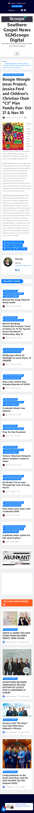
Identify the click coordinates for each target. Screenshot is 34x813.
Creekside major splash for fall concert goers (16, 536)
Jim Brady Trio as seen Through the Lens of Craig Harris (16, 485)
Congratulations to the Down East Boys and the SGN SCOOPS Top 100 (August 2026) (15, 779)
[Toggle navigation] (17, 53)
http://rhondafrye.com (23, 266)
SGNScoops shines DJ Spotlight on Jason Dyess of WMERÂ (17, 358)
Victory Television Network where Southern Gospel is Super (17, 458)
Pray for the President (14, 432)
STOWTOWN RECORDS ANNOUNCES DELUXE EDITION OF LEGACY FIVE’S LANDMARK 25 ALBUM (15, 687)
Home (5, 61)
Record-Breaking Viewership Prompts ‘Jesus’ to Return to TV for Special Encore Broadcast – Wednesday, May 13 (17, 328)
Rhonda (8, 117)
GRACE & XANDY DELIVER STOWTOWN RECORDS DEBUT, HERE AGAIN (16, 635)
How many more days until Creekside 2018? (16, 510)
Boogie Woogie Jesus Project (14, 242)
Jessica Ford (9, 249)
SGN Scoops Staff (11, 642)
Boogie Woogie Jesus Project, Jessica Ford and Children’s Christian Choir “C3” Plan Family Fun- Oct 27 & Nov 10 (17, 66)
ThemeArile (22, 810)
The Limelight (21, 249)
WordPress (27, 807)
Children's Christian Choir (13, 245)
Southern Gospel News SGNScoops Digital (17, 32)
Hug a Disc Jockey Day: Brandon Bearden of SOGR (16, 383)
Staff (7, 306)
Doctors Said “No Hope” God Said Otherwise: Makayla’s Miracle (15, 726)
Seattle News (12, 810)
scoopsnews (9, 787)
